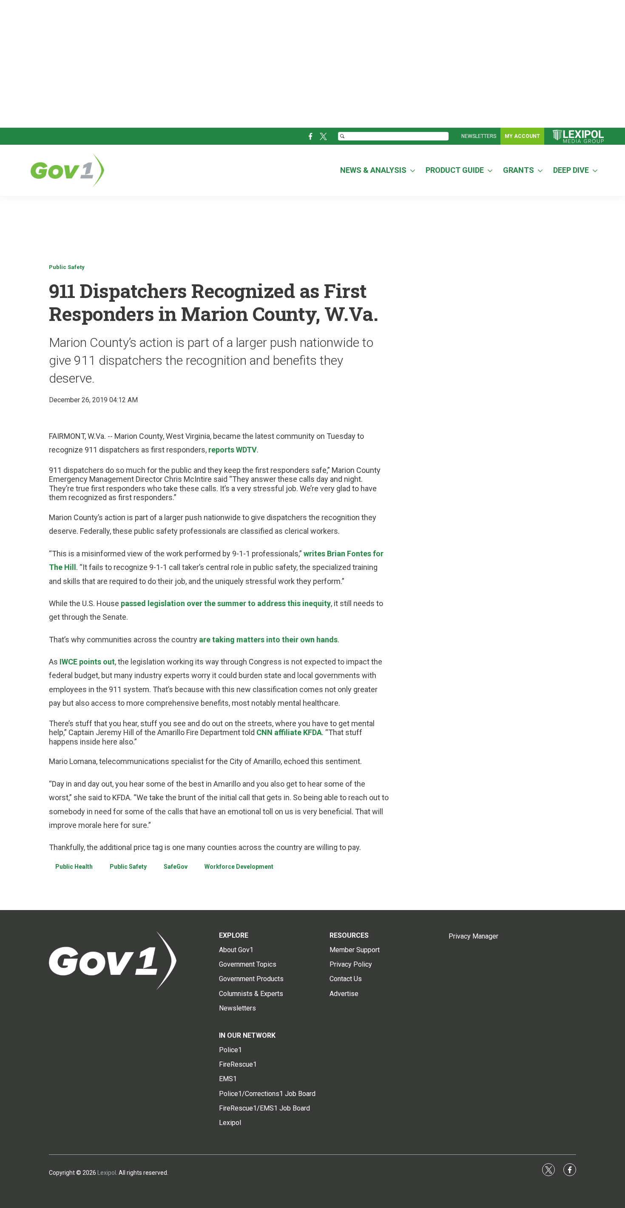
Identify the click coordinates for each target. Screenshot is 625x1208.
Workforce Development (239, 866)
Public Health (74, 866)
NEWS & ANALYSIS (373, 170)
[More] (412, 170)
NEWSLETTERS (478, 136)
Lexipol (106, 1172)
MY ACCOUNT (522, 136)
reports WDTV (232, 449)
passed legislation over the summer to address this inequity (226, 603)
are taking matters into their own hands (268, 639)
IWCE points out (87, 661)
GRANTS (518, 170)
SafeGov (176, 866)
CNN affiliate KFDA (288, 732)
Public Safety (67, 267)
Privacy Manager (473, 936)
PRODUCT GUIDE (455, 170)
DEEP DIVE (571, 170)
